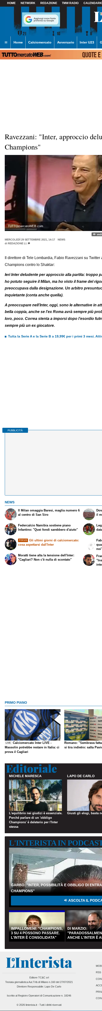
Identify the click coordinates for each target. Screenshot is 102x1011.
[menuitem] (5, 42)
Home (11, 3)
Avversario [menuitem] (65, 42)
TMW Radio (70, 3)
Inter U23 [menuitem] (87, 42)
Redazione (48, 3)
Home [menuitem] (18, 42)
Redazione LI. (17, 243)
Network (28, 3)
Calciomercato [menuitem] (39, 42)
